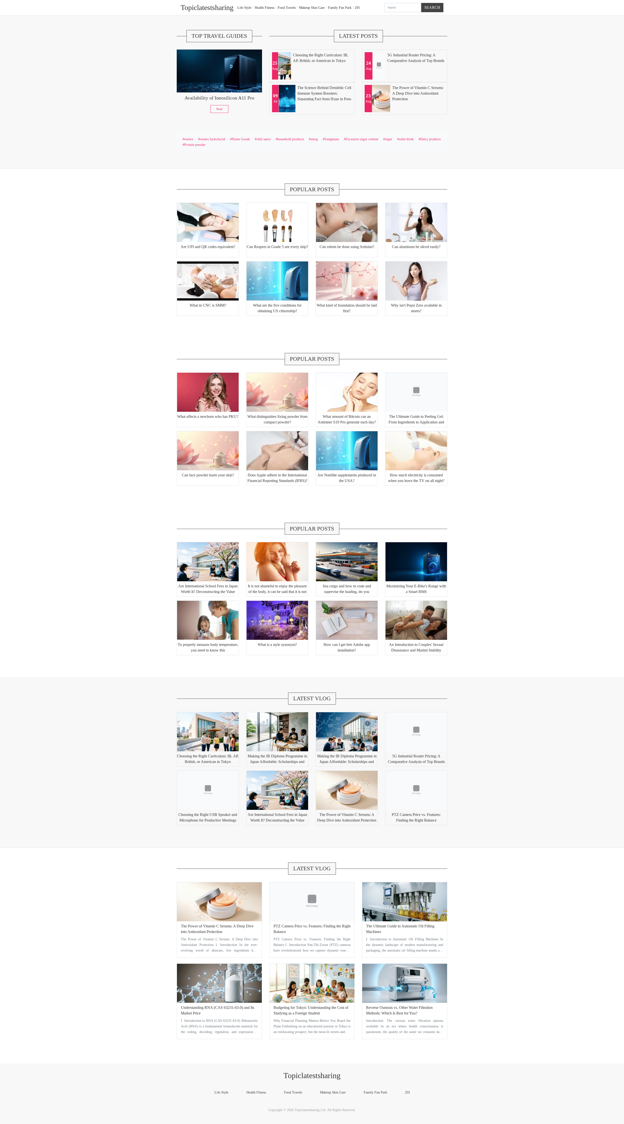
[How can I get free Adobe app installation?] (347, 620)
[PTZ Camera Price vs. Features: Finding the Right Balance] (416, 790)
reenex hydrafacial (212, 139)
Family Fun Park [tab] (339, 8)
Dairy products (430, 139)
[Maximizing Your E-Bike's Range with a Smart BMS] (416, 561)
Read (219, 109)
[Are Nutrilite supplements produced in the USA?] (347, 450)
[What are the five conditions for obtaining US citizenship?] (277, 281)
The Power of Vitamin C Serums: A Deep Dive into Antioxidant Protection (418, 93)
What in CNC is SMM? (208, 305)
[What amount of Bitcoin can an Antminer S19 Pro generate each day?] (347, 392)
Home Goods (241, 139)
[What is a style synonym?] (277, 620)
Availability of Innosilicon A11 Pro (219, 97)
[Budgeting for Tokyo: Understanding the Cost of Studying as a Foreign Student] (312, 983)
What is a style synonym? (277, 644)
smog (314, 139)
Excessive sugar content (362, 139)
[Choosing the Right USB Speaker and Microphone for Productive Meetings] (208, 790)
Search (432, 7)
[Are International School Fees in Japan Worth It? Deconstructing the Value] (208, 561)
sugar (388, 139)
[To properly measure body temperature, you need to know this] (208, 620)
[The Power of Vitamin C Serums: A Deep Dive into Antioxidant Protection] (347, 790)
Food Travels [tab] (287, 8)
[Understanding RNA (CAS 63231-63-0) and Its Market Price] (219, 983)
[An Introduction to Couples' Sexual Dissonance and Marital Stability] (416, 620)
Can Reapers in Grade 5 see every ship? (277, 247)
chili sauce (263, 139)
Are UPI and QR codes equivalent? (208, 247)
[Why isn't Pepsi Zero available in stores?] (416, 281)
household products (290, 139)
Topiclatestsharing (312, 1075)
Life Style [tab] (244, 8)
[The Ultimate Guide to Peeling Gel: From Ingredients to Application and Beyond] (416, 392)
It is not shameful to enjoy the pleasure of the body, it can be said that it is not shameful (277, 591)
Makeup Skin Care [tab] (312, 8)
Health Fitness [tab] (264, 8)
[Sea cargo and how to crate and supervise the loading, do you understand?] (347, 561)
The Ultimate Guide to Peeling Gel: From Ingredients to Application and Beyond (416, 422)
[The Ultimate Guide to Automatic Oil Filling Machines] (404, 901)
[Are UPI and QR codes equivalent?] (208, 222)
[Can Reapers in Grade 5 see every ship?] (277, 222)
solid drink (406, 139)
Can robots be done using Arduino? (347, 247)
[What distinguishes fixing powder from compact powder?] (277, 392)
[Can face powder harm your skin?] (208, 450)
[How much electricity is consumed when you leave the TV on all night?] (416, 450)
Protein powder (194, 145)
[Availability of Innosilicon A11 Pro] (219, 71)
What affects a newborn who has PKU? (207, 416)
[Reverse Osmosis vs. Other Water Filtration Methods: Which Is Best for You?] (404, 983)
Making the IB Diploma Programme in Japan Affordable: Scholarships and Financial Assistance (277, 761)
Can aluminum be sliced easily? (416, 247)
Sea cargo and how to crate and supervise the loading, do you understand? (347, 591)
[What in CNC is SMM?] (208, 281)
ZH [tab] (357, 8)
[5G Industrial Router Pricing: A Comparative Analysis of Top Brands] (416, 731)
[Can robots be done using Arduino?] (347, 222)
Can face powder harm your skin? (208, 475)
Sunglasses (331, 139)
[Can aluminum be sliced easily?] (416, 222)
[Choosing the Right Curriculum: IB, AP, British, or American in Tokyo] (208, 731)
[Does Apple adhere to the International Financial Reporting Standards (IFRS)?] (277, 450)
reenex (188, 139)
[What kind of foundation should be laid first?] (347, 281)
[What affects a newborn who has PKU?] (208, 392)
